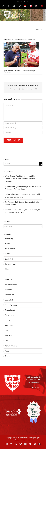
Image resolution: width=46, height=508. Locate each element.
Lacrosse (8, 341)
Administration (11, 346)
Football (8, 320)
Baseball (8, 290)
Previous (39, 30)
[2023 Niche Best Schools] (33, 412)
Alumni (7, 269)
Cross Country (10, 310)
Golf (6, 331)
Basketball (9, 300)
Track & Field (10, 249)
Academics (9, 295)
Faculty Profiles (11, 284)
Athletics (8, 279)
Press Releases (11, 305)
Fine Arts (8, 336)
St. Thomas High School (13, 71)
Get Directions (33, 382)
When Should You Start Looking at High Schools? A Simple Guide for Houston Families (20, 178)
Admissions (9, 315)
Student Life (9, 259)
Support (8, 274)
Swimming (9, 238)
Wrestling (8, 254)
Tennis (7, 244)
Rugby (7, 351)
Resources (9, 325)
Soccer (7, 356)
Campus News (10, 264)
